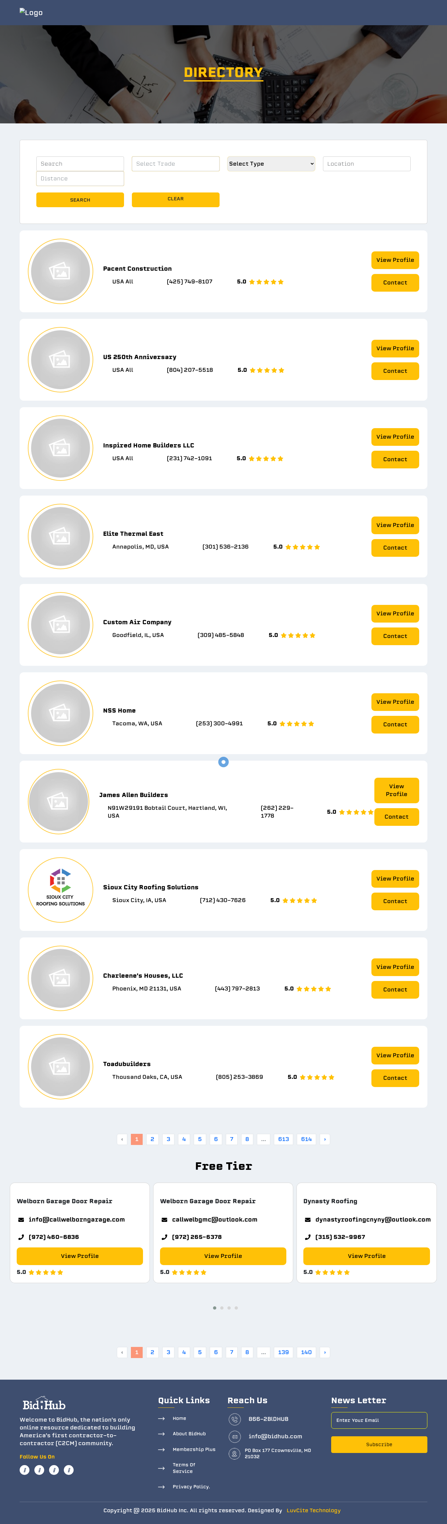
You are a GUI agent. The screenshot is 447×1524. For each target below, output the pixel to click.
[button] (213, 1307)
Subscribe (379, 1445)
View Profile (395, 260)
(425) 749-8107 (189, 281)
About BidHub (189, 1434)
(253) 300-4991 (219, 723)
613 (283, 1139)
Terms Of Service (184, 1468)
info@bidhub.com (275, 1436)
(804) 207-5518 (190, 370)
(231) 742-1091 (189, 458)
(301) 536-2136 (226, 547)
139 (283, 1352)
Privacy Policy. (191, 1487)
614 (306, 1139)
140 (306, 1352)
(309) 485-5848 (221, 635)
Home (179, 1418)
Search (80, 200)
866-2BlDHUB (268, 1419)
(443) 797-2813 (237, 988)
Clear (176, 198)
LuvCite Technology (314, 1510)
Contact (395, 282)
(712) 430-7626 (223, 900)
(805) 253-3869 (239, 1077)
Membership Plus (194, 1449)
